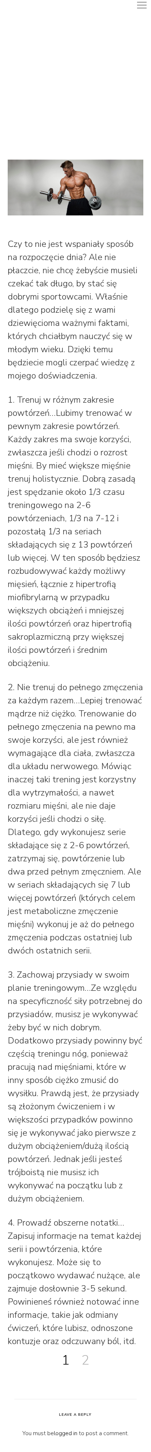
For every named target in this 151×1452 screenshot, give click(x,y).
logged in (65, 1433)
